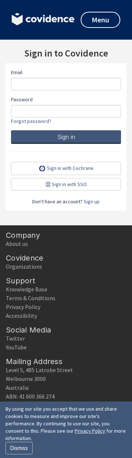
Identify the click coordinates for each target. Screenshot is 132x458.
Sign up (92, 201)
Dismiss (19, 448)
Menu (100, 19)
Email (16, 72)
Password (22, 99)
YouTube (16, 347)
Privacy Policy (23, 306)
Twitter (15, 338)
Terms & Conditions (30, 298)
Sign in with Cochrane (70, 168)
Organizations (24, 266)
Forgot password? (31, 121)
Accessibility (21, 315)
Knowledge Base (26, 289)
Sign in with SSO (69, 184)
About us (17, 243)
